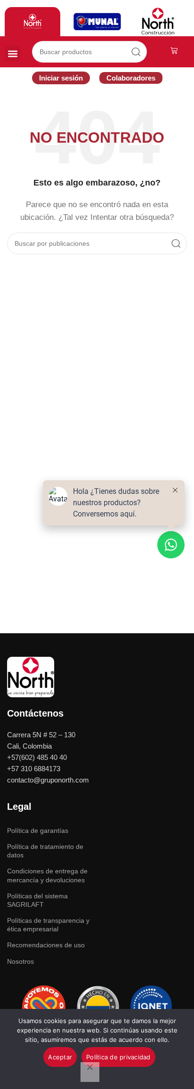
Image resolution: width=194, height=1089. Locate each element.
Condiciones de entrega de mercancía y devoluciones (47, 875)
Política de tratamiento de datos (45, 851)
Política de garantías (37, 830)
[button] (12, 53)
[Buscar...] (136, 52)
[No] (90, 1072)
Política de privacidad (118, 1057)
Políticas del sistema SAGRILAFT (37, 900)
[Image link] (30, 676)
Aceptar (60, 1057)
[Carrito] (174, 50)
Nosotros (20, 961)
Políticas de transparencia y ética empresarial (48, 925)
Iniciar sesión (61, 78)
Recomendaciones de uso (46, 945)
